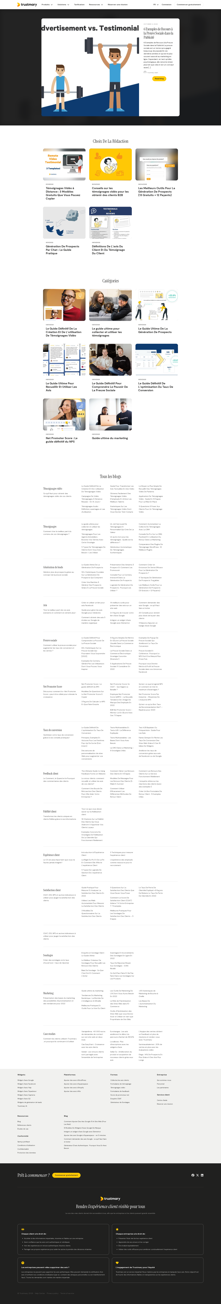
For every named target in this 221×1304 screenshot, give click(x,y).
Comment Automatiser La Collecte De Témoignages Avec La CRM (150, 527)
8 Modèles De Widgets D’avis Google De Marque (82, 1128)
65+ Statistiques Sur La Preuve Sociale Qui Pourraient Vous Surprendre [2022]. (93, 652)
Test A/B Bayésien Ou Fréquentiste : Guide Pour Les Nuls (149, 730)
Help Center (40, 1293)
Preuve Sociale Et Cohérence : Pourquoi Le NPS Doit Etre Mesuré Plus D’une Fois (150, 655)
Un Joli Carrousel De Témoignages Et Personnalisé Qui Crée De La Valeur (122, 528)
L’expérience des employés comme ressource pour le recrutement (121, 863)
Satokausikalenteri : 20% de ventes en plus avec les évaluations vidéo (150, 1047)
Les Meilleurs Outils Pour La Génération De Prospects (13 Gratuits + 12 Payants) (150, 588)
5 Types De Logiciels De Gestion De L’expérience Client (91, 873)
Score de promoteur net (119, 1095)
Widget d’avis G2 (23, 1099)
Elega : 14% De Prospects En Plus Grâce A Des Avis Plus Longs (150, 1057)
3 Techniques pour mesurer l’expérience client (121, 853)
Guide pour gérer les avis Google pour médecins (91, 611)
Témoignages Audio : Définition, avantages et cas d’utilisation (93, 509)
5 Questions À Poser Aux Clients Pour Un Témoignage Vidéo (150, 509)
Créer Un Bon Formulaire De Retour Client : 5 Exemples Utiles (150, 794)
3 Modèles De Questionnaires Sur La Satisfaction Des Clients (91, 913)
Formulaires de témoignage (120, 1084)
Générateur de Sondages (120, 1102)
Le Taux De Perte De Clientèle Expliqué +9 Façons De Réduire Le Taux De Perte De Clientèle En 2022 (151, 891)
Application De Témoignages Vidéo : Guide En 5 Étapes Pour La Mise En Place (151, 499)
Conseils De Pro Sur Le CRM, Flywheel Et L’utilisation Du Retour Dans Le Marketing (150, 537)
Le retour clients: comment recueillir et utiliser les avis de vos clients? (92, 781)
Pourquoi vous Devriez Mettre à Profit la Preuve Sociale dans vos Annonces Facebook (150, 667)
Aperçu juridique (23, 1142)
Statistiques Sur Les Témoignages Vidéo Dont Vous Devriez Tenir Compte (121, 509)
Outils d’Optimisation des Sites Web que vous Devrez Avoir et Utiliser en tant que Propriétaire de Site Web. (121, 1015)
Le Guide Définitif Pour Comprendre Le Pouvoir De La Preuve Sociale (92, 641)
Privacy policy (52, 1293)
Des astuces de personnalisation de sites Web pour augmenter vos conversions (92, 754)
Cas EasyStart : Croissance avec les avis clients (92, 1045)
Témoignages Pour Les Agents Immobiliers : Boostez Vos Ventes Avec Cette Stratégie (92, 538)
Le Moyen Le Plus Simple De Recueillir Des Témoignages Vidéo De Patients (150, 489)
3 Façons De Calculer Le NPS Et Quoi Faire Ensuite (93, 703)
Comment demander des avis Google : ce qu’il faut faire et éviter (149, 605)
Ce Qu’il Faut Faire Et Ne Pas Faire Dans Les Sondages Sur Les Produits (122, 976)
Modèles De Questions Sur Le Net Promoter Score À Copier (92, 694)
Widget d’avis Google (25, 1080)
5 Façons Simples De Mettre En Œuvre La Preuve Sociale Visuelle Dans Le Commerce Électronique (122, 642)
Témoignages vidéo (117, 1088)
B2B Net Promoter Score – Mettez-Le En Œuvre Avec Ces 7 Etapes (121, 713)
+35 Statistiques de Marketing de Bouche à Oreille (148, 994)
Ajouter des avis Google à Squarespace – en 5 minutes (85, 1135)
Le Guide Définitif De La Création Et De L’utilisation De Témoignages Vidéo (92, 489)
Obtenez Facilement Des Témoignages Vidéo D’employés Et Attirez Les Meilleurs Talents (121, 497)
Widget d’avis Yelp (24, 1088)
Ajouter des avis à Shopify (74, 1088)
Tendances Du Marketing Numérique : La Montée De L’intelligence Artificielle (92, 998)
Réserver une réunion (165, 1104)
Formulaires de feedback (119, 1091)
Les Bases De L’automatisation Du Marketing (147, 1004)
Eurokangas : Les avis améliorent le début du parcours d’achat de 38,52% (122, 1034)
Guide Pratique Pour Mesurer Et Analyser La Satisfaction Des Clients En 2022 (92, 891)
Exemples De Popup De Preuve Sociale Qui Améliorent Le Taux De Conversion (148, 642)
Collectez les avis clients (119, 1080)
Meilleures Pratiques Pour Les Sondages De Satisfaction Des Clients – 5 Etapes (121, 914)
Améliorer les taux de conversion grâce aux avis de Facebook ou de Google (150, 753)
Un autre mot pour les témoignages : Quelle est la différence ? (121, 540)
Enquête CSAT (115, 1099)
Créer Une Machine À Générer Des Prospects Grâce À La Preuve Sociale (92, 585)
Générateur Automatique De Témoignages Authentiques (121, 550)
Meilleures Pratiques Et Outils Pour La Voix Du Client (93, 1007)
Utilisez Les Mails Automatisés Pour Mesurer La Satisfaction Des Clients (92, 903)
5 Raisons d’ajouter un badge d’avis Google (148, 624)
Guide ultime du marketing (92, 991)
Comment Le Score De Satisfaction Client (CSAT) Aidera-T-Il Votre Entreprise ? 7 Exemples (122, 902)
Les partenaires (163, 1088)
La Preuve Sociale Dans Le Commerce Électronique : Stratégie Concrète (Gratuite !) (121, 655)
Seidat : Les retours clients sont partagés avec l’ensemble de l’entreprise (92, 1055)
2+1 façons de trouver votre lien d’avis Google (122, 614)
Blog (19, 1121)
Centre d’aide (162, 1100)
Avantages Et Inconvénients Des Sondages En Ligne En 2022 (122, 956)
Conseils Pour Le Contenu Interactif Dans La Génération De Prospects (121, 578)
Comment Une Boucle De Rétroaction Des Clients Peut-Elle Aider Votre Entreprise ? (91, 792)
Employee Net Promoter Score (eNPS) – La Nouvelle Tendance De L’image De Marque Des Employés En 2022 (121, 699)
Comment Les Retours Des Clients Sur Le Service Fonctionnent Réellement (150, 774)
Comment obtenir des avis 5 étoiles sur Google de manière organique (93, 620)
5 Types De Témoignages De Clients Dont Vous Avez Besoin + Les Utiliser (93, 550)
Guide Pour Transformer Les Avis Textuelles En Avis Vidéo (122, 487)
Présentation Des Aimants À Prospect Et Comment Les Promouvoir (122, 567)
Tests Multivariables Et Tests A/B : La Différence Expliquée (120, 730)
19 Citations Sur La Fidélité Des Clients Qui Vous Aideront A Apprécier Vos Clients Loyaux (92, 823)
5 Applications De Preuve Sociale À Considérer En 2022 (120, 666)
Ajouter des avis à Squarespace (76, 1084)
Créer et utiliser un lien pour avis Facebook (93, 604)
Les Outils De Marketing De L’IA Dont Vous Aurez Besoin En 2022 (122, 994)
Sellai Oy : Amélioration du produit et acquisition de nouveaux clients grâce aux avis (121, 1056)
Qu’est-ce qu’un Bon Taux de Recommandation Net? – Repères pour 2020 (150, 707)
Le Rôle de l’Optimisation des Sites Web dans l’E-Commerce (120, 1004)
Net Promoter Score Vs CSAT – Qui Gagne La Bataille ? (120, 687)
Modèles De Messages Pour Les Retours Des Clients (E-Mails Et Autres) (121, 781)
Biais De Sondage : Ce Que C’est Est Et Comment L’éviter (92, 973)
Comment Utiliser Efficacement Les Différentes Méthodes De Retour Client (120, 792)
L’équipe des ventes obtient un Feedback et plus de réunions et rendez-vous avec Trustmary (150, 1035)
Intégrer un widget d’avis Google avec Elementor (120, 621)
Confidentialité (23, 1149)
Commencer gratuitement (66, 1175)
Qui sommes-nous (164, 1080)
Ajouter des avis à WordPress (75, 1080)
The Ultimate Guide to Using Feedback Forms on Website (93, 772)
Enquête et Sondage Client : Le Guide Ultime (93, 954)
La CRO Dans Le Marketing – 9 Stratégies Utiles (122, 749)
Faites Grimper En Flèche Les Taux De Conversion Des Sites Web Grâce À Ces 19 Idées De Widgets (151, 741)
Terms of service (67, 1293)
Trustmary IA (22, 1106)
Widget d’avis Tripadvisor (26, 1091)
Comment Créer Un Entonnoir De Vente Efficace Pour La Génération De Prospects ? (151, 569)
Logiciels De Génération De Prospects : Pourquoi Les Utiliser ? (121, 588)
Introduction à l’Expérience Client (92, 853)
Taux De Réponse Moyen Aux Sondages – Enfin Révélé (120, 966)
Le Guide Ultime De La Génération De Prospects (92, 566)
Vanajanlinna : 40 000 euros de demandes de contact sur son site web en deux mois (93, 1035)
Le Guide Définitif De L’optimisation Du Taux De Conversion (92, 730)
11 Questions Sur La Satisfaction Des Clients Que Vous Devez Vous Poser (122, 890)
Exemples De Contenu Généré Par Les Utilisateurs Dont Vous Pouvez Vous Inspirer (92, 665)
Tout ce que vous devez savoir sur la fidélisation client (91, 812)
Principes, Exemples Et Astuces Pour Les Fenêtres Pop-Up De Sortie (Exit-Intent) (92, 741)
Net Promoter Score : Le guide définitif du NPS (91, 685)
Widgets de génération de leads (29, 1102)
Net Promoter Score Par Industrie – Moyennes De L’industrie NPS (149, 697)
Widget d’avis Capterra (26, 1095)
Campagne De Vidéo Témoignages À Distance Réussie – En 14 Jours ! (91, 499)
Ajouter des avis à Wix (72, 1091)
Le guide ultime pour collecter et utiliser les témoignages (90, 527)
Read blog (159, 78)
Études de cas (22, 1129)
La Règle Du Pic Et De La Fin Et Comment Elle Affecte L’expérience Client (92, 863)
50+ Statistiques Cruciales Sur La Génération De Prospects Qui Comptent (92, 575)
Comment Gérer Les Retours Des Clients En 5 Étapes (122, 772)
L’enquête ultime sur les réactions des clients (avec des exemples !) (150, 784)
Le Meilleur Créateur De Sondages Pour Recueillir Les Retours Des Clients (93, 963)
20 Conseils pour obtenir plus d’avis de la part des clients (149, 616)
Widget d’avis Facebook (26, 1084)
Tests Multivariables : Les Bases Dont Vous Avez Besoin (120, 740)
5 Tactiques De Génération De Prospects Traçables (150, 579)
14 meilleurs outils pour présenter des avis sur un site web (120, 605)
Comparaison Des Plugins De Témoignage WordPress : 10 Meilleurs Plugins (151, 547)
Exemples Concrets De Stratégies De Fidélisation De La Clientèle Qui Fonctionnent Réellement (92, 836)
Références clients (24, 1125)
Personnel (160, 1084)
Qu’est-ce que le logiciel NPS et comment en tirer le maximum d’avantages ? (151, 687)
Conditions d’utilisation (26, 1145)
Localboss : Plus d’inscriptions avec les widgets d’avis (119, 1044)
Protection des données (26, 1153)
